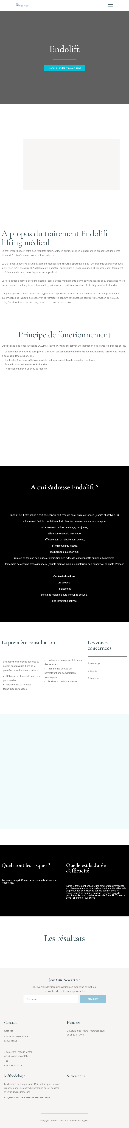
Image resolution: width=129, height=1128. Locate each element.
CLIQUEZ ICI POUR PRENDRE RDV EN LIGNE (27, 1097)
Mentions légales (80, 1120)
